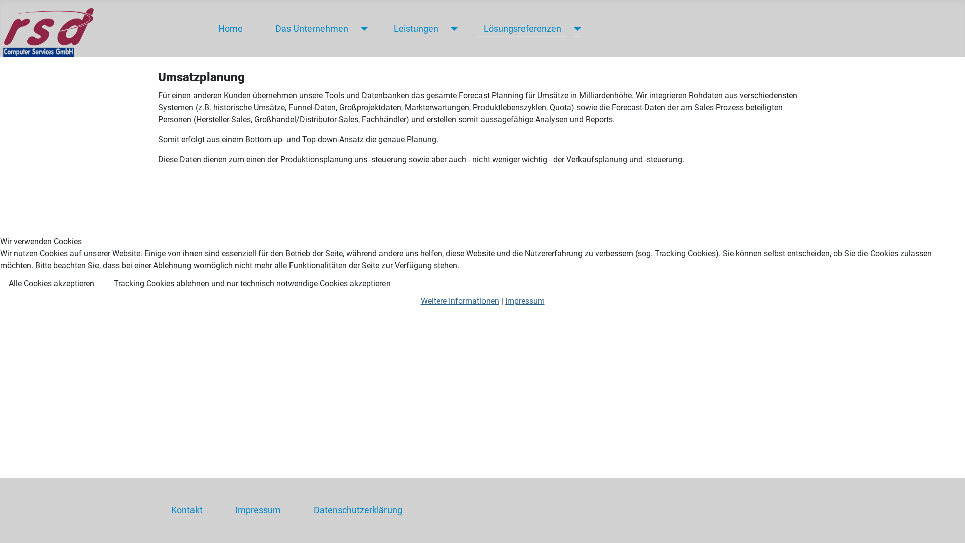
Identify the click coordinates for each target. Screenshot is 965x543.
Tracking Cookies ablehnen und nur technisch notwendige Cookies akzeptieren (252, 283)
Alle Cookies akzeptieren (51, 283)
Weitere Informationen (460, 301)
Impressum (525, 301)
